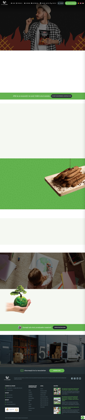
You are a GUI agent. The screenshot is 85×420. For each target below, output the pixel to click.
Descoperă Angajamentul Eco (42, 265)
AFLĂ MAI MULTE (42, 343)
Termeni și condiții (43, 390)
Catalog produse (71, 3)
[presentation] (41, 108)
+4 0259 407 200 (9, 390)
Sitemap (30, 410)
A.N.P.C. (41, 388)
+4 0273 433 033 (68, 46)
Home (13, 3)
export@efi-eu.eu (9, 397)
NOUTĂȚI (56, 385)
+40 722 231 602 (9, 402)
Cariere (61, 3)
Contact (54, 3)
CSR (49, 3)
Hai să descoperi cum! (42, 18)
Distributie (35, 3)
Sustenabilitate (31, 398)
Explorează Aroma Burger (52, 223)
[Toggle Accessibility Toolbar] (82, 417)
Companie (28, 3)
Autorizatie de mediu (44, 396)
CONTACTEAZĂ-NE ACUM (59, 327)
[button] (38, 242)
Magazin (43, 3)
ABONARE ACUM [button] (56, 370)
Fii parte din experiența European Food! (61, 96)
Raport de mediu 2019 (44, 400)
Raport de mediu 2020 (44, 402)
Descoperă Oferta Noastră (16, 184)
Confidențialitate (43, 392)
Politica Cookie (43, 394)
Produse (20, 3)
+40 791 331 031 (9, 395)
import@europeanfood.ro (11, 404)
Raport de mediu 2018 (44, 398)
